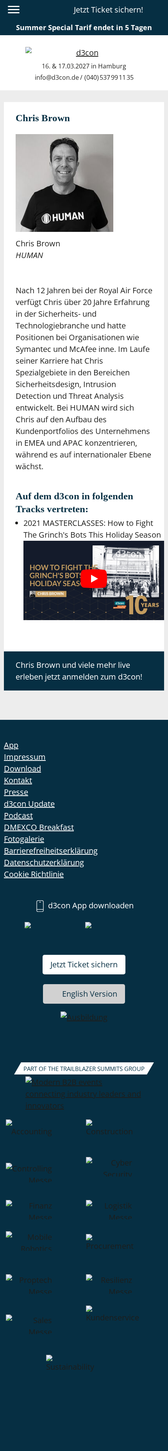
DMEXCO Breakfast (39, 827)
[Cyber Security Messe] (124, 1178)
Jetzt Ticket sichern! (108, 9)
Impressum (25, 757)
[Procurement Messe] (124, 1253)
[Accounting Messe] (44, 1138)
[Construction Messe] (124, 1138)
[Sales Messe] (44, 1330)
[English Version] (157, 9)
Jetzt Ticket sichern (84, 964)
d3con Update (29, 803)
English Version (89, 993)
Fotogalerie (24, 839)
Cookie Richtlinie (34, 874)
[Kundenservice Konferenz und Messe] (124, 1330)
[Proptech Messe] (44, 1290)
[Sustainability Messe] (84, 1373)
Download (22, 768)
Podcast (18, 815)
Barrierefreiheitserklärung (51, 850)
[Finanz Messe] (44, 1215)
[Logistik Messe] (124, 1215)
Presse (16, 792)
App (11, 745)
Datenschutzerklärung (44, 862)
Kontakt (18, 780)
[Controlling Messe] (44, 1178)
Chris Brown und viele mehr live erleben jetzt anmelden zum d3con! (79, 671)
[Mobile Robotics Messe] (44, 1252)
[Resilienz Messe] (124, 1290)
